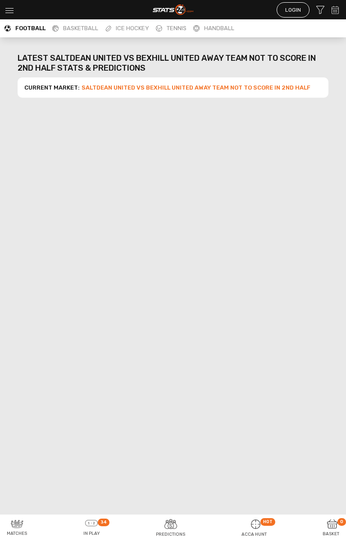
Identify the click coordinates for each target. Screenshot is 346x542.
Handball (219, 28)
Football (30, 28)
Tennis (177, 28)
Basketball (80, 28)
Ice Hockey (132, 28)
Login (293, 10)
